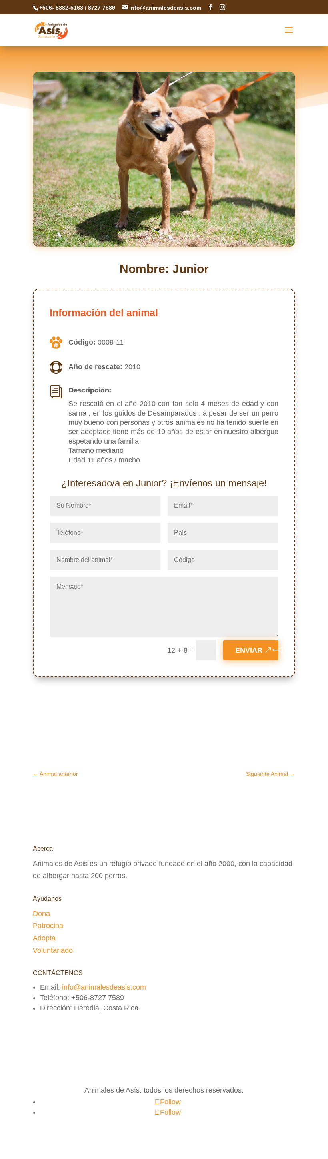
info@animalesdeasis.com (104, 987)
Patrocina (48, 926)
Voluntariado (53, 950)
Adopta (44, 938)
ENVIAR (248, 650)
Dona (41, 914)
